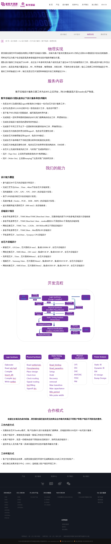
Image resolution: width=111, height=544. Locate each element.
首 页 (51, 5)
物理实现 (90, 34)
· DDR (5, 499)
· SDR (5, 497)
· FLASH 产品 (34, 497)
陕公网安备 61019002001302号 (84, 541)
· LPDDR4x (7, 515)
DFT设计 (77, 34)
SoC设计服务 (23, 41)
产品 (57, 5)
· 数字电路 (100, 497)
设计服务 (65, 5)
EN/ (102, 5)
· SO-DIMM (47, 497)
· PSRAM (6, 518)
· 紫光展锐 (64, 529)
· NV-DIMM (47, 505)
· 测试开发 (100, 502)
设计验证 (63, 34)
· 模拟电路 (100, 499)
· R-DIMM (46, 502)
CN (105, 5)
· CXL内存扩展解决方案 (85, 497)
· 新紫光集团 (65, 524)
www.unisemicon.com (53, 541)
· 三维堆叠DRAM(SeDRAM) (64, 497)
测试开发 (104, 34)
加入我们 (95, 5)
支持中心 (75, 5)
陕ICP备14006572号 (67, 541)
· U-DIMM (47, 499)
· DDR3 (6, 505)
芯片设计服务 (35, 41)
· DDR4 (6, 507)
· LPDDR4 (7, 513)
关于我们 (85, 5)
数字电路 (45, 41)
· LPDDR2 (7, 510)
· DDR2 (6, 502)
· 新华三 (63, 527)
